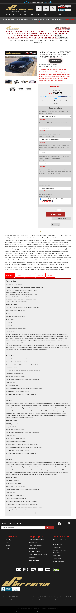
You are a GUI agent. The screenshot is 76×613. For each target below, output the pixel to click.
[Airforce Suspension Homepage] (26, 581)
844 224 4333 (57, 558)
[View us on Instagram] (69, 523)
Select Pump (42, 125)
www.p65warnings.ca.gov (65, 230)
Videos (20, 275)
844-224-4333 (57, 547)
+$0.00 (53, 198)
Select (41, 149)
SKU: (40, 66)
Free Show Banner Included (46, 194)
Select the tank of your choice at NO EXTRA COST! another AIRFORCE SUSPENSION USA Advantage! (54, 157)
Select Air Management (45, 113)
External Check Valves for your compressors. (50, 134)
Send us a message (58, 561)
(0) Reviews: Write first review (48, 64)
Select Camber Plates (45, 185)
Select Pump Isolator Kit (45, 176)
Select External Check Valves (46, 136)
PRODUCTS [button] (9, 14)
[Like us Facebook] (59, 523)
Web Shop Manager (56, 611)
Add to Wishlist (61, 218)
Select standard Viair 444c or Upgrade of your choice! (53, 122)
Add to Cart (55, 214)
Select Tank (42, 160)
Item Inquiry (55, 224)
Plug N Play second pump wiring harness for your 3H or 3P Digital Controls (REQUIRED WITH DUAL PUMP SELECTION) (54, 146)
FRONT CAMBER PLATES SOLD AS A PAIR (49, 183)
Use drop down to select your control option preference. (53, 111)
